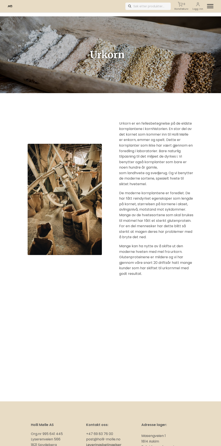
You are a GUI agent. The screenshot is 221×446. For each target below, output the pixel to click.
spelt (160, 139)
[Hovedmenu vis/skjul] (208, 6)
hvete (175, 178)
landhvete (136, 173)
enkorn (130, 139)
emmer (143, 139)
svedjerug (159, 173)
